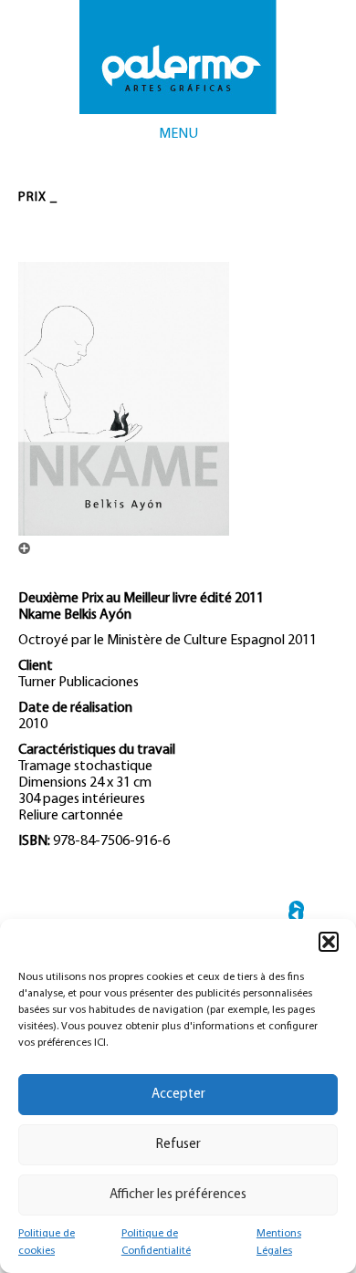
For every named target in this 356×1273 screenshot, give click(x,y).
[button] (328, 942)
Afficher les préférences (178, 1195)
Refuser (178, 1145)
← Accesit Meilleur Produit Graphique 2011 (296, 915)
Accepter (178, 1094)
